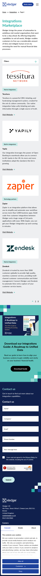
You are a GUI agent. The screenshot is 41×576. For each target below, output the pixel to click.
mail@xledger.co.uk (9, 515)
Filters (6, 61)
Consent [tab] (7, 528)
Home (4, 12)
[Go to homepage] (9, 4)
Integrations (13, 12)
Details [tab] (20, 528)
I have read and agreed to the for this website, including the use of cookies (21, 458)
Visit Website (7, 114)
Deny (20, 571)
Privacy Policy (30, 457)
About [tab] (33, 528)
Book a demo (28, 4)
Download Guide (20, 368)
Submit (8, 479)
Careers (5, 523)
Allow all (20, 561)
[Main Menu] (37, 4)
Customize (19, 566)
